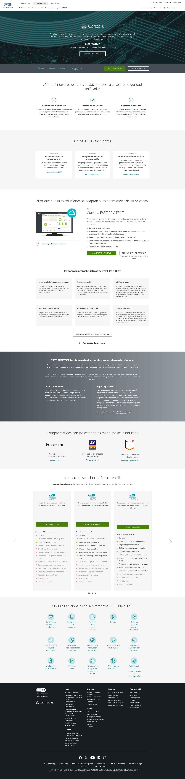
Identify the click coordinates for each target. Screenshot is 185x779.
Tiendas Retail (69, 745)
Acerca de (154, 2)
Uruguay (178, 2)
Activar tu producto (71, 738)
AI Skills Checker (70, 723)
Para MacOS (69, 704)
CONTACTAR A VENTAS (114, 68)
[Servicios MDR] (71, 663)
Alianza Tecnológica (114, 700)
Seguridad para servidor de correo (134, 647)
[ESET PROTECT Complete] (133, 500)
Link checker (69, 720)
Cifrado (113, 622)
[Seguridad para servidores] (71, 619)
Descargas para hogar (94, 717)
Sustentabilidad (135, 702)
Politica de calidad (136, 707)
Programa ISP (113, 698)
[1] (89, 593)
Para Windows (70, 702)
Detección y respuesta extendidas (92, 647)
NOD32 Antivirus (70, 709)
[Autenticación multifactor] (113, 643)
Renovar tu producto (72, 740)
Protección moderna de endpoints (51, 624)
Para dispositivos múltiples (74, 695)
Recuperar (90, 724)
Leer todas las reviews (129, 460)
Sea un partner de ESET (116, 705)
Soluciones (36, 8)
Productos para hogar (72, 733)
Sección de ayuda (138, 68)
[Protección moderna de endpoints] (51, 619)
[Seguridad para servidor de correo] (134, 643)
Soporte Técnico (92, 714)
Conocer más (55, 460)
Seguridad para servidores (71, 624)
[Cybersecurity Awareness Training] (134, 663)
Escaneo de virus (70, 718)
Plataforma (23, 8)
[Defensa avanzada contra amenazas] (134, 619)
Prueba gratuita (70, 725)
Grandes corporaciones (94, 697)
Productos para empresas (73, 735)
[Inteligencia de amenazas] (51, 663)
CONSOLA (63, 68)
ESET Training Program (116, 702)
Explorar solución (52, 524)
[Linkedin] (99, 759)
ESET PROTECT (110, 47)
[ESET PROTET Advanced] (92, 500)
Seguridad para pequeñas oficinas (73, 698)
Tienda (168, 2)
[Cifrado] (113, 619)
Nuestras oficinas (42, 696)
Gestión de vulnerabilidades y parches (73, 647)
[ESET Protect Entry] (52, 500)
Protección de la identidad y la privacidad (74, 712)
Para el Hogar (25, 3)
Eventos (132, 700)
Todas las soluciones (93, 699)
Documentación (92, 722)
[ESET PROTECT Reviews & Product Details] (129, 450)
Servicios (48, 8)
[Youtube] (92, 759)
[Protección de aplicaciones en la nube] (51, 643)
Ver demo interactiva (93, 53)
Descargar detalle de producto (54, 244)
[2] (92, 593)
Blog (160, 2)
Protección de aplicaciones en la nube (51, 647)
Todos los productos (71, 693)
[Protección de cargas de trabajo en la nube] (92, 663)
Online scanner (70, 715)
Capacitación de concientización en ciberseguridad (135, 671)
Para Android (69, 707)
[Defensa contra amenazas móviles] (92, 619)
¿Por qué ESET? (62, 8)
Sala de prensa (135, 698)
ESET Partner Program (115, 693)
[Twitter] (86, 759)
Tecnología (133, 695)
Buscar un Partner (71, 743)
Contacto (90, 726)
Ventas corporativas (150, 8)
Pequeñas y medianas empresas (94, 693)
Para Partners (55, 3)
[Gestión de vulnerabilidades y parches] (71, 643)
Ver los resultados (92, 460)
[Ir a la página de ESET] (8, 5)
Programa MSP (113, 695)
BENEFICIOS (40, 68)
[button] (14, 542)
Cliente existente (171, 8)
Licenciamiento (92, 704)
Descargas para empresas (95, 719)
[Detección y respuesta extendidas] (92, 643)
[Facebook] (80, 759)
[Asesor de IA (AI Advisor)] (113, 663)
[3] (96, 593)
